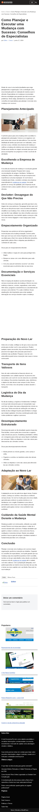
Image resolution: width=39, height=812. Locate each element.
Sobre (4, 577)
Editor (5, 40)
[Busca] (36, 2)
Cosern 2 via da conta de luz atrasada (13, 723)
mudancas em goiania (19, 182)
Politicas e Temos (6, 803)
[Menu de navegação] (32, 2)
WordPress (24, 810)
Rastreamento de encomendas (11, 647)
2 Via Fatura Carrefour (8, 672)
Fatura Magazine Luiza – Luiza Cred (12, 698)
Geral (7, 11)
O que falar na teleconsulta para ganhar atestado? (16, 766)
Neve (12, 810)
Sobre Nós (4, 806)
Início (3, 11)
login (17, 602)
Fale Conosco (5, 800)
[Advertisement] (19, 66)
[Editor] (5, 583)
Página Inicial (5, 797)
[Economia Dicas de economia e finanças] (7, 2)
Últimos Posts (11, 577)
